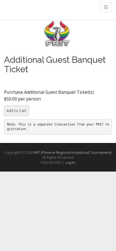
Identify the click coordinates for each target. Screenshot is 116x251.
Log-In (70, 162)
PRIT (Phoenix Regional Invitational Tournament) (72, 152)
